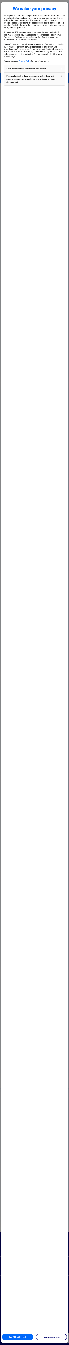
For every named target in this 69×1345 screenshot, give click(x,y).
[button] (34, 68)
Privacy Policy (25, 61)
